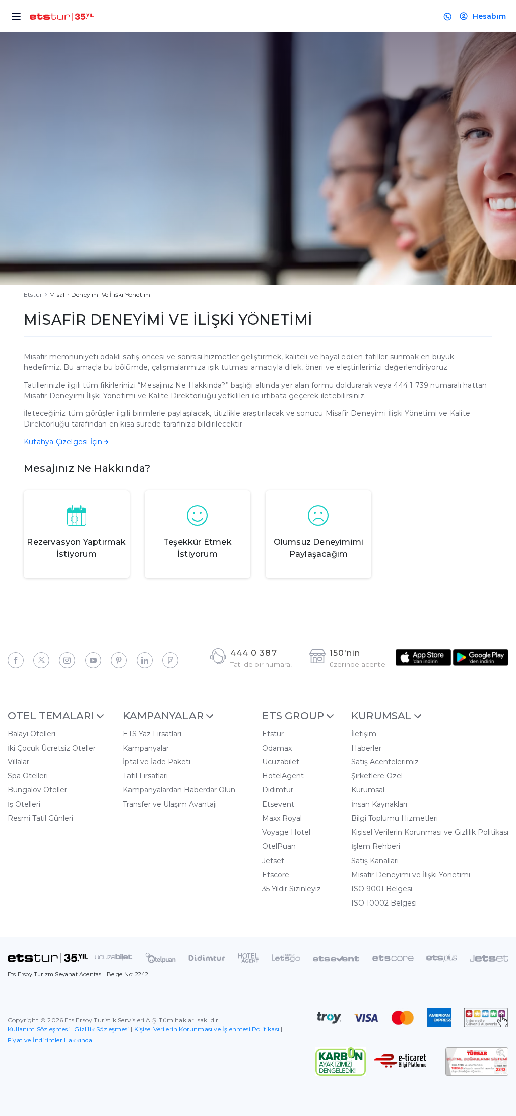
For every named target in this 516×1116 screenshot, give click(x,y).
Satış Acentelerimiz (385, 761)
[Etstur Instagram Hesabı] (67, 660)
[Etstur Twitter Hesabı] (41, 660)
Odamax (277, 748)
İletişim (363, 733)
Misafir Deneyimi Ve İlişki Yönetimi (100, 294)
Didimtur (277, 789)
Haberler (366, 748)
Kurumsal (367, 789)
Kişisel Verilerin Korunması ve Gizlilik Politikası (429, 832)
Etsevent (278, 804)
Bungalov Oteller (37, 789)
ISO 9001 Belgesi (381, 888)
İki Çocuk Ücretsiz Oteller (52, 748)
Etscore (275, 874)
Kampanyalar (146, 748)
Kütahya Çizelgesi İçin (63, 441)
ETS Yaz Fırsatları (152, 733)
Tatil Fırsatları (145, 775)
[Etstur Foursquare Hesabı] (170, 660)
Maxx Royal (282, 818)
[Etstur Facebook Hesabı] (16, 660)
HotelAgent (283, 775)
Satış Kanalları (375, 860)
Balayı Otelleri (31, 733)
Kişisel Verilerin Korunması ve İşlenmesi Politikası (206, 1029)
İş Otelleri (24, 804)
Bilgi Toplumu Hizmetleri (394, 818)
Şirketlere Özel (377, 775)
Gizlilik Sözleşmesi (101, 1029)
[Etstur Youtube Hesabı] (93, 660)
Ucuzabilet (280, 761)
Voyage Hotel (286, 832)
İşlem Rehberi (375, 846)
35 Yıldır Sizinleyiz (291, 888)
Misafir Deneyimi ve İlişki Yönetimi (410, 874)
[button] (52, 715)
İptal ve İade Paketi (156, 761)
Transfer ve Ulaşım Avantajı (170, 804)
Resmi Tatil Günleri (40, 818)
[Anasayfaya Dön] (48, 957)
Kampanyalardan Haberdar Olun (179, 789)
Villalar (18, 761)
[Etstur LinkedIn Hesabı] (145, 660)
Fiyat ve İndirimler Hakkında (50, 1040)
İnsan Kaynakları (379, 804)
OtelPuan (279, 846)
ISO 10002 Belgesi (384, 903)
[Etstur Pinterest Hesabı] (119, 660)
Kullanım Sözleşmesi (39, 1029)
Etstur (33, 294)
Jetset (273, 860)
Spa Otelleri (28, 775)
